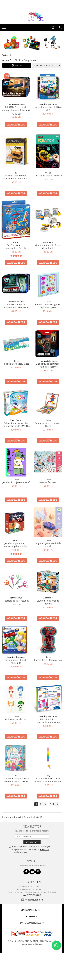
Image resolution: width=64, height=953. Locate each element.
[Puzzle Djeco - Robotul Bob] (48, 639)
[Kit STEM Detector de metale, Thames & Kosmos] (16, 87)
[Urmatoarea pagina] (57, 804)
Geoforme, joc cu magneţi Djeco (48, 424)
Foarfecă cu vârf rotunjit (16, 600)
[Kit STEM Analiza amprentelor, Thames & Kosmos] (16, 284)
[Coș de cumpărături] (53, 27)
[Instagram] (38, 871)
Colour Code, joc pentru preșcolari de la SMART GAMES (16, 424)
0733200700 (33, 895)
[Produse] (4, 28)
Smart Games (16, 420)
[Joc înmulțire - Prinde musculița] (16, 639)
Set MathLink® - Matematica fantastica (48, 721)
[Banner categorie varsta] (32, 42)
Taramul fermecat (48, 482)
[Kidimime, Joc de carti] (16, 699)
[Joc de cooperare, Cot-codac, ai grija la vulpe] (16, 522)
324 (52, 804)
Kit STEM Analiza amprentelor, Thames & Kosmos (16, 306)
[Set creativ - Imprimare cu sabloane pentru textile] (16, 758)
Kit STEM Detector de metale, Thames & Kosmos (16, 108)
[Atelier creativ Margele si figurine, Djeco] (48, 284)
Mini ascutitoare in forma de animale (48, 247)
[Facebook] (26, 871)
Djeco (48, 301)
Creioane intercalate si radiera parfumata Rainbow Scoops (48, 780)
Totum (16, 242)
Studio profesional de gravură (48, 602)
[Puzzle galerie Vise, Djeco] (16, 343)
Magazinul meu (31, 909)
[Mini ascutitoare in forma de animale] (48, 219)
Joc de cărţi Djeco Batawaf (16, 482)
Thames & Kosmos (16, 104)
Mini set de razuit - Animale (48, 175)
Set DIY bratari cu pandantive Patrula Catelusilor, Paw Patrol (16, 247)
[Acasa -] (32, 16)
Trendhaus (48, 242)
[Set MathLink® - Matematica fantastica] (48, 699)
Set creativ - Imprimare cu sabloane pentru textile (16, 780)
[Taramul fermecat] (48, 462)
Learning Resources (48, 104)
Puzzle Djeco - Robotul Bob (48, 659)
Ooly (48, 775)
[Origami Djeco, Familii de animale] (48, 522)
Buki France (48, 597)
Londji (16, 540)
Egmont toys (16, 597)
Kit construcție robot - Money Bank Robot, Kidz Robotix (16, 177)
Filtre (18, 65)
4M (16, 172)
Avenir (48, 172)
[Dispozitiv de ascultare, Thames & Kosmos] (48, 343)
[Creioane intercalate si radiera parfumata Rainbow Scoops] (48, 758)
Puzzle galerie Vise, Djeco (16, 363)
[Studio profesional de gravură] (48, 581)
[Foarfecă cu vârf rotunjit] (16, 581)
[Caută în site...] (60, 27)
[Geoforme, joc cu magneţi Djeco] (48, 403)
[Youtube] (32, 871)
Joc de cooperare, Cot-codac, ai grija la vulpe (16, 545)
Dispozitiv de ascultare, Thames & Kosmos (48, 365)
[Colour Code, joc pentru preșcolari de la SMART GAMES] (16, 403)
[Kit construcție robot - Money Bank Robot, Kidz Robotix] (16, 151)
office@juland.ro (34, 899)
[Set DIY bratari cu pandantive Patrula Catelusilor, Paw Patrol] (16, 219)
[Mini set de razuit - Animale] (48, 151)
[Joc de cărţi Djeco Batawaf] (16, 462)
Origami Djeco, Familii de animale (48, 545)
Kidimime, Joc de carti (16, 719)
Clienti (31, 916)
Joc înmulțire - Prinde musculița (16, 661)
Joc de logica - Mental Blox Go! (48, 108)
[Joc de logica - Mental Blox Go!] (48, 87)
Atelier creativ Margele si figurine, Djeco (48, 306)
